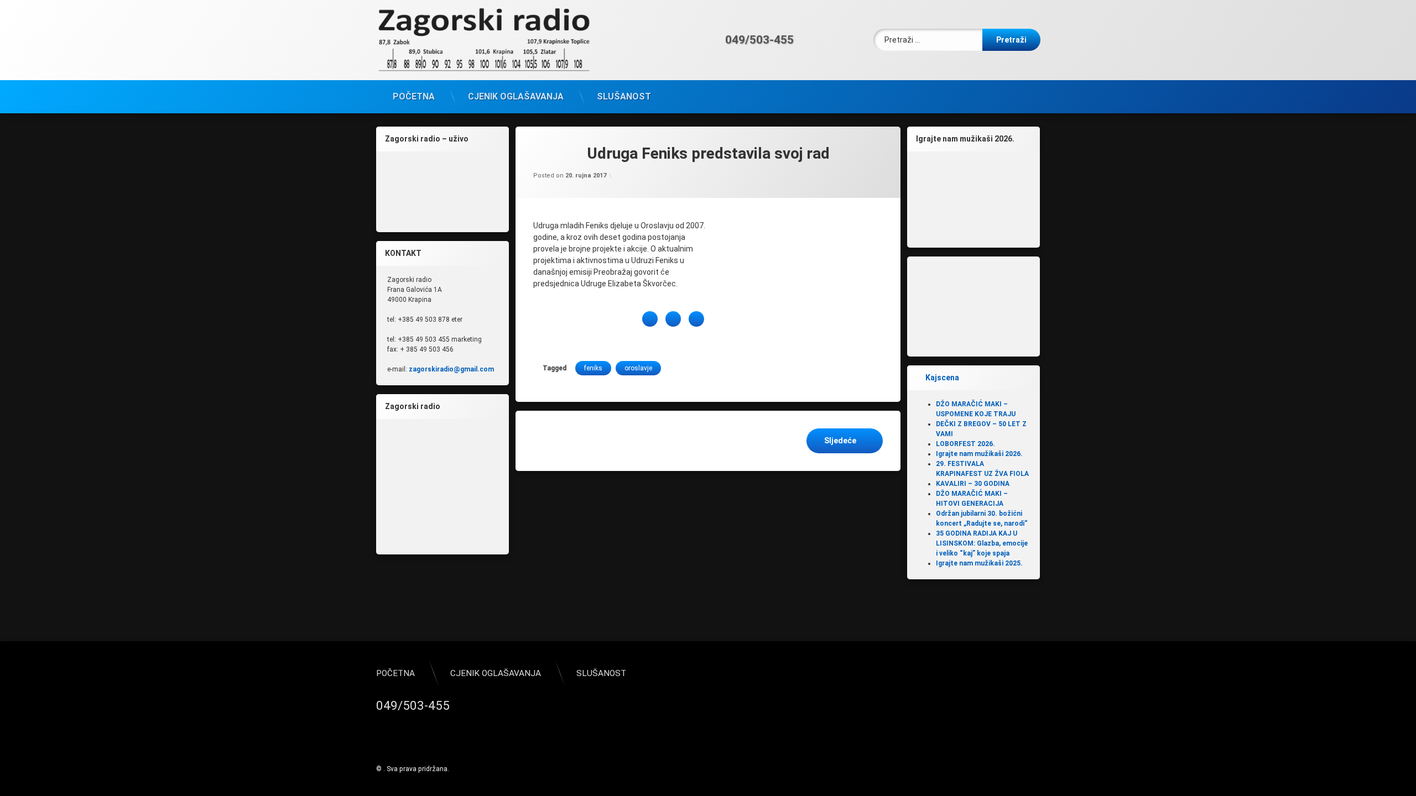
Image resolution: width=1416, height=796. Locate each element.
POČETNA (414, 96)
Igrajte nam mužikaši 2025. (979, 563)
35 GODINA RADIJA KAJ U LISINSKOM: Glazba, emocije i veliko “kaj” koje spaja (982, 543)
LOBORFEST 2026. (965, 444)
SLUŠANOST (624, 96)
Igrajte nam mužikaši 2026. (979, 454)
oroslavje (638, 368)
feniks (593, 368)
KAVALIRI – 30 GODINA (972, 484)
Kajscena (942, 377)
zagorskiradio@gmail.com (451, 369)
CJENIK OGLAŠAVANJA (516, 96)
